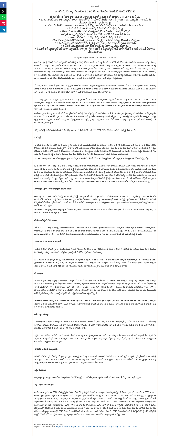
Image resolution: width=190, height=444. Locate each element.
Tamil (129, 426)
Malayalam (66, 426)
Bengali (95, 426)
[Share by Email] (3, 23)
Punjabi (58, 426)
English (74, 426)
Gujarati (118, 426)
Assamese (103, 426)
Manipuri (111, 426)
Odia (124, 426)
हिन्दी (83, 426)
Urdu (79, 426)
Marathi (89, 426)
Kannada (135, 426)
